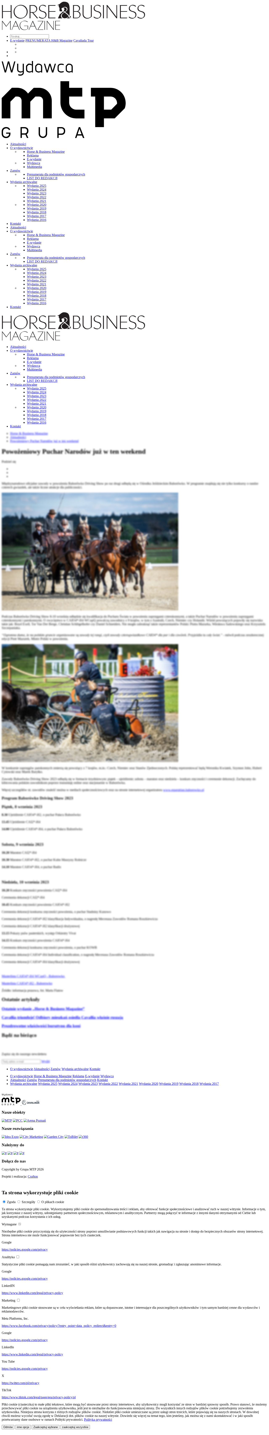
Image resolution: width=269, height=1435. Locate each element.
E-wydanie (17, 40)
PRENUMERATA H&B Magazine (49, 40)
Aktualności (18, 144)
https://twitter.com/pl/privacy (20, 1383)
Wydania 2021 (36, 201)
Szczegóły (28, 1202)
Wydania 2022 (36, 197)
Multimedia (34, 167)
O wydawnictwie (21, 148)
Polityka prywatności (98, 1419)
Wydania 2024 (36, 189)
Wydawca (33, 163)
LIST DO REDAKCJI (42, 178)
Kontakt (15, 223)
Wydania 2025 (36, 186)
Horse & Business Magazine (46, 151)
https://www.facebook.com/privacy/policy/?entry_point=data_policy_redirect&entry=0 (59, 1325)
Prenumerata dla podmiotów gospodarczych (56, 174)
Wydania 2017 (36, 216)
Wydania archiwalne (23, 182)
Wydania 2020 (36, 204)
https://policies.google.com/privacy (25, 1249)
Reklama (33, 155)
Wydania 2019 (36, 208)
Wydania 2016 (36, 220)
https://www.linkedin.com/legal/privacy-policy (32, 1293)
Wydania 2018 (36, 212)
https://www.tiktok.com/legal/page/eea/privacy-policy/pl (39, 1397)
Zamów (15, 170)
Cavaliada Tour (83, 40)
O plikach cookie (52, 1202)
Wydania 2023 (36, 193)
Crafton (33, 1176)
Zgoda (11, 1202)
